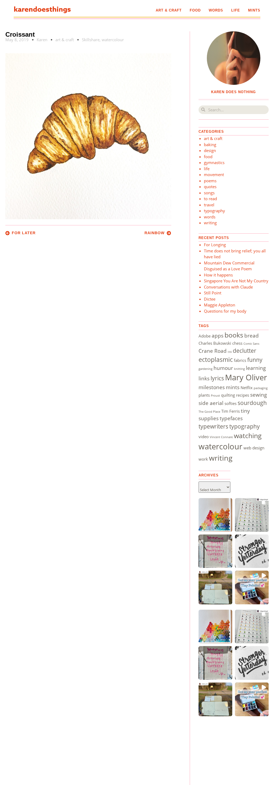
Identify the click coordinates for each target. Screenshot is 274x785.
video (204, 436)
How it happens (218, 275)
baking (210, 144)
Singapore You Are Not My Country (236, 280)
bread (251, 335)
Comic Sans (251, 344)
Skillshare (91, 39)
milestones (212, 387)
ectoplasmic (216, 359)
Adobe (205, 336)
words (216, 10)
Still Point (212, 292)
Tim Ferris (230, 411)
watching (248, 435)
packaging (261, 388)
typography (214, 210)
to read (210, 198)
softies (230, 403)
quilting (228, 395)
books (233, 334)
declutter (244, 350)
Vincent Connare (221, 437)
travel (209, 204)
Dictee (209, 299)
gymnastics (214, 162)
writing (210, 222)
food (195, 10)
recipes (242, 395)
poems (210, 180)
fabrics (240, 360)
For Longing (215, 244)
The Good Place (209, 412)
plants (204, 395)
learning (256, 368)
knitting (239, 369)
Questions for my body (225, 311)
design (210, 150)
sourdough (252, 403)
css (230, 352)
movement (214, 174)
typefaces (231, 418)
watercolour (113, 39)
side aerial (211, 403)
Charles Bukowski (215, 343)
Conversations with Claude (228, 287)
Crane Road (213, 350)
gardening (205, 369)
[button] (215, 515)
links (204, 378)
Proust (215, 395)
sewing (258, 394)
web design (253, 448)
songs (209, 192)
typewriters (213, 426)
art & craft (169, 10)
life (235, 10)
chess (237, 343)
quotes (210, 186)
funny (254, 359)
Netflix (247, 387)
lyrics (217, 378)
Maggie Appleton (219, 305)
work (203, 459)
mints (254, 10)
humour (223, 368)
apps (217, 335)
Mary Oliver (246, 377)
